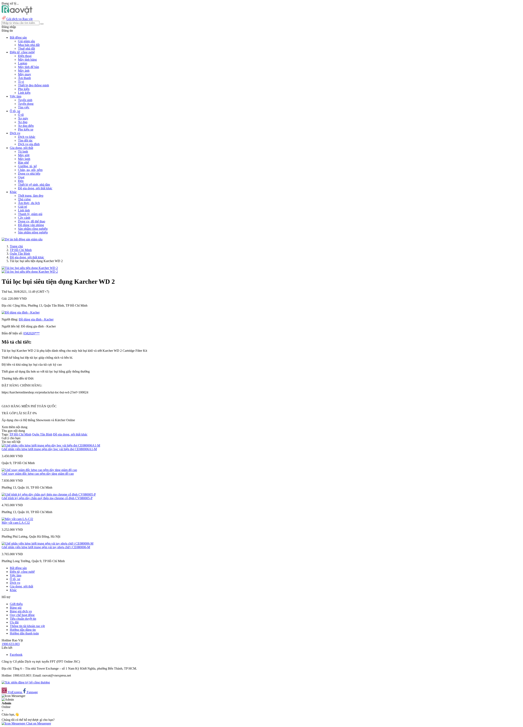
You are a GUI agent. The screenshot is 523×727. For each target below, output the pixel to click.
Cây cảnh (24, 217)
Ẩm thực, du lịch (29, 203)
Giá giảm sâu (26, 41)
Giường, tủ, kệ (27, 166)
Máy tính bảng (27, 59)
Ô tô (21, 114)
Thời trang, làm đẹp (30, 195)
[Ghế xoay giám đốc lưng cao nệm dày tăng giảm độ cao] (39, 470)
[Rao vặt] (17, 13)
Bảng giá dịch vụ (21, 611)
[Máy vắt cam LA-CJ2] (17, 519)
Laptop (22, 63)
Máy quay (24, 74)
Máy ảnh (23, 70)
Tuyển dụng (26, 103)
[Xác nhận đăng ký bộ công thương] (26, 682)
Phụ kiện (23, 89)
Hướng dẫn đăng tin (23, 629)
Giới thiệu (16, 604)
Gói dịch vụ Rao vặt (19, 19)
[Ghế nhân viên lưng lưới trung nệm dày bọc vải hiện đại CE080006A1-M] (51, 445)
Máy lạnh (24, 159)
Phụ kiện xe (25, 129)
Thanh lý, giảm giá (30, 214)
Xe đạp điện (26, 125)
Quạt (21, 177)
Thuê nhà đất (26, 48)
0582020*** (31, 333)
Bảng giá (15, 607)
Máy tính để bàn (28, 67)
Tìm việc (23, 107)
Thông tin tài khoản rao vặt (27, 626)
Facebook (16, 654)
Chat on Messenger (38, 723)
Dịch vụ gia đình (29, 144)
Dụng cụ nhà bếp (29, 173)
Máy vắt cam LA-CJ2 (16, 522)
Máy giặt (23, 155)
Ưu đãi (14, 622)
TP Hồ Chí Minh (21, 250)
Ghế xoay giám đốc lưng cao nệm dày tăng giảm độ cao (38, 473)
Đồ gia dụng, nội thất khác (35, 188)
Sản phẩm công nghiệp (33, 228)
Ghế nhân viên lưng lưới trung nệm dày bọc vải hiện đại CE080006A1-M (49, 449)
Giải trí (22, 206)
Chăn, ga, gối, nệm (30, 170)
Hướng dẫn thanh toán (24, 633)
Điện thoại (24, 56)
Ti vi (21, 81)
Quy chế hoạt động (22, 615)
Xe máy (23, 118)
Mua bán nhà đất (29, 45)
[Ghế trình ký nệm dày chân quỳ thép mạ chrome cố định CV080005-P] (49, 494)
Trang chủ (16, 246)
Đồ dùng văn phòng (31, 225)
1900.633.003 (11, 644)
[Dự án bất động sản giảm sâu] (22, 239)
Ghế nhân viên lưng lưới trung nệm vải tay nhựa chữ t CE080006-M (46, 547)
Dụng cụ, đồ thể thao (31, 221)
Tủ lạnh (23, 151)
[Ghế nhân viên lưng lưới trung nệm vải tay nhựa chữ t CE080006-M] (47, 543)
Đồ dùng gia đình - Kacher (36, 319)
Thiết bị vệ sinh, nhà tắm (34, 184)
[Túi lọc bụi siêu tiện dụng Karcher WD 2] (30, 268)
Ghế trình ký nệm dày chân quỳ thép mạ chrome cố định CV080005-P (47, 498)
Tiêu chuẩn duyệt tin (23, 618)
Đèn (20, 181)
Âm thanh (24, 78)
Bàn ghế (23, 162)
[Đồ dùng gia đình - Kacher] (21, 312)
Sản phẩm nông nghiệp (33, 232)
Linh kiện (24, 92)
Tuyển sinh (25, 100)
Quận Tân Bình (20, 253)
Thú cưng (24, 199)
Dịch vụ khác (26, 136)
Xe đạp (22, 122)
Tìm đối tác (25, 140)
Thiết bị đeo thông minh (33, 85)
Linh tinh (24, 210)
